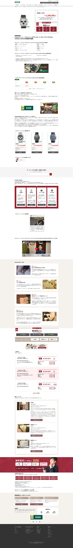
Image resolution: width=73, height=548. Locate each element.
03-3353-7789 (40, 468)
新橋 (54, 512)
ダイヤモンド (16, 531)
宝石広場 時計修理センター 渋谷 (29, 530)
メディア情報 (49, 531)
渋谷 (41, 512)
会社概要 (49, 529)
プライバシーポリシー (50, 534)
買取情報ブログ (39, 530)
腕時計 (15, 529)
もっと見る (37, 393)
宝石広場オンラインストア (29, 531)
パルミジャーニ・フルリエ (17, 35)
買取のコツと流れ (39, 529)
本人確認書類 (38, 531)
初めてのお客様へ (28, 529)
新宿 (48, 512)
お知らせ (49, 530)
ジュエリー (16, 530)
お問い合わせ (49, 536)
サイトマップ (49, 535)
